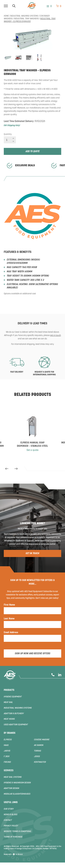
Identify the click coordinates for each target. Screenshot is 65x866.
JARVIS (7, 751)
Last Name (9, 619)
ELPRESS (8, 740)
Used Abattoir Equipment (16, 725)
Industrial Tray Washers (26, 19)
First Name (9, 605)
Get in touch (32, 553)
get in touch (55, 335)
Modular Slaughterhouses (17, 794)
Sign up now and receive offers (32, 653)
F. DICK (7, 756)
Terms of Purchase (13, 837)
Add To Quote (33, 151)
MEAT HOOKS (9, 719)
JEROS (37, 756)
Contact (8, 820)
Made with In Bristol (13, 854)
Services (8, 770)
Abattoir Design (11, 788)
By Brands (9, 733)
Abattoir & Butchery (14, 713)
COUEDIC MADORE (41, 740)
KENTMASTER (40, 762)
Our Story (9, 809)
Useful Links (11, 802)
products (9, 690)
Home (6, 16)
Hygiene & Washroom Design (17, 783)
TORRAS (37, 751)
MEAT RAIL (8, 702)
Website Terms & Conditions (17, 831)
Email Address (11, 632)
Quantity (8, 134)
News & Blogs (10, 815)
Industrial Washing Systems (24, 16)
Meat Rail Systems (13, 777)
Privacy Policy (11, 826)
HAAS (6, 745)
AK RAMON (38, 745)
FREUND (7, 762)
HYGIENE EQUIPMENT (13, 697)
